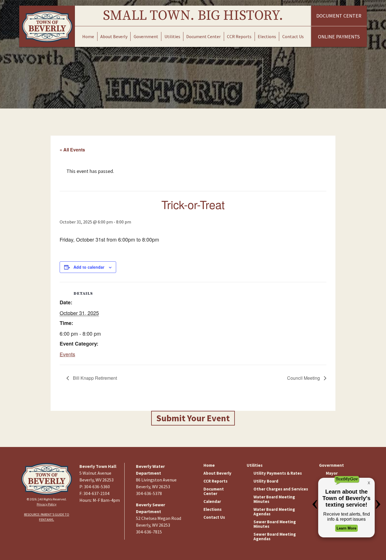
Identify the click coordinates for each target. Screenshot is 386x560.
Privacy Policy (47, 504)
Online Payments (339, 36)
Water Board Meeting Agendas (274, 511)
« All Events (72, 149)
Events (67, 354)
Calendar (212, 501)
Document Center (203, 36)
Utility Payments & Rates (277, 473)
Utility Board (265, 481)
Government (146, 36)
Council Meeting (304, 378)
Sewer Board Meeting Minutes (274, 524)
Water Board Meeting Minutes (274, 499)
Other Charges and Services (280, 489)
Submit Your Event (193, 418)
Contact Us (293, 36)
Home (88, 36)
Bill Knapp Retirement (94, 378)
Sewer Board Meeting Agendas (274, 536)
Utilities (172, 36)
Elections (267, 36)
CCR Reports (239, 36)
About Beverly (113, 36)
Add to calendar (88, 267)
